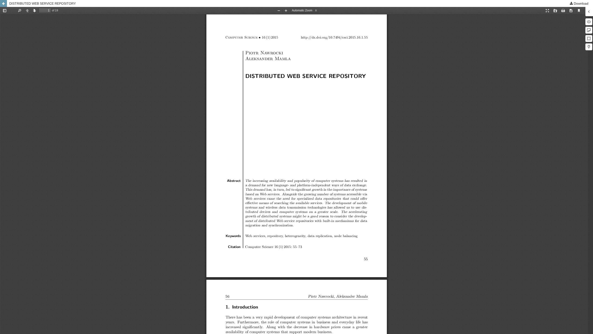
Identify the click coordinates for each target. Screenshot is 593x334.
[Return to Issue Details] (3, 3)
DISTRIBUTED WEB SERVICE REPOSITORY (42, 3)
